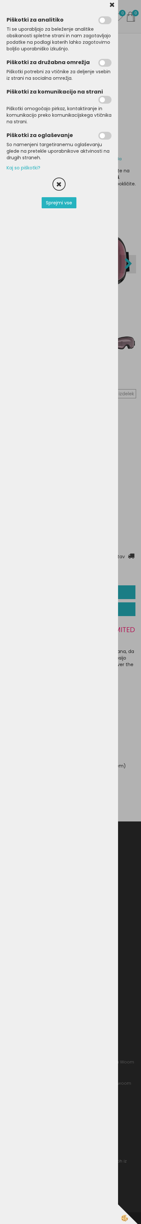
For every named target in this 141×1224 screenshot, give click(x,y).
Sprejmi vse (59, 202)
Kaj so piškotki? (23, 167)
